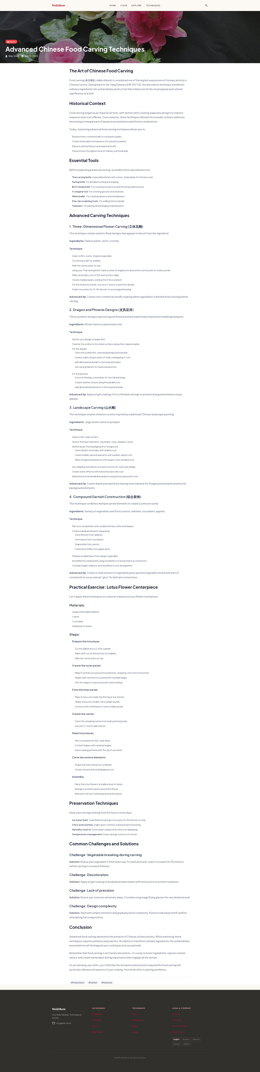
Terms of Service (179, 1026)
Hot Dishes (97, 1020)
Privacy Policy (178, 1032)
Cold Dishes (97, 1014)
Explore (136, 5)
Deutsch (196, 1039)
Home (113, 5)
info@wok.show (61, 1023)
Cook (123, 5)
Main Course (97, 1032)
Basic (134, 1014)
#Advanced (106, 982)
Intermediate (138, 1020)
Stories (135, 1032)
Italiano (187, 1044)
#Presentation (77, 982)
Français (176, 1044)
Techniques (153, 5)
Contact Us (177, 1020)
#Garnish (93, 982)
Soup (94, 1026)
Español (186, 1039)
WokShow (58, 5)
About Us (176, 1014)
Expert (135, 1026)
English (176, 1039)
